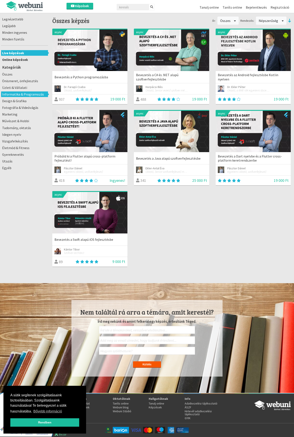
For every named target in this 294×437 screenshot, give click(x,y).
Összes (7, 74)
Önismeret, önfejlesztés (20, 81)
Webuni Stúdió (122, 411)
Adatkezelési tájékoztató (201, 403)
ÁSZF (188, 407)
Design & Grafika (14, 101)
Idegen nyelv (11, 134)
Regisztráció (280, 7)
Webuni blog (121, 407)
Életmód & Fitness (15, 148)
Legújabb (9, 26)
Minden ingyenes (14, 32)
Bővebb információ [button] (47, 411)
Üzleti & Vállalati (14, 87)
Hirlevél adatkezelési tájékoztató (198, 412)
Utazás (7, 161)
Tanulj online (209, 7)
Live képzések (13, 53)
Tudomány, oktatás (16, 128)
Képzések (81, 6)
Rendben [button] (44, 422)
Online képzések (15, 59)
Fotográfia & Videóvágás (20, 107)
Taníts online (232, 7)
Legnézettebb (12, 19)
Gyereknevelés (13, 154)
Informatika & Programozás (23, 94)
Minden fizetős (13, 39)
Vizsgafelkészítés (15, 141)
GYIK (187, 418)
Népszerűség (269, 21)
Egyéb (6, 168)
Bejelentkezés (256, 7)
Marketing (9, 114)
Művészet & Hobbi (15, 121)
